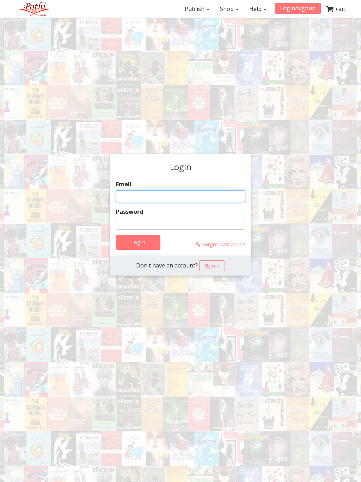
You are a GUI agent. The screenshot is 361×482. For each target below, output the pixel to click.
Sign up (212, 266)
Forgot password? (223, 244)
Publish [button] (195, 9)
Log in (138, 242)
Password (129, 212)
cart (339, 9)
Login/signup (298, 8)
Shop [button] (227, 9)
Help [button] (256, 9)
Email (123, 184)
